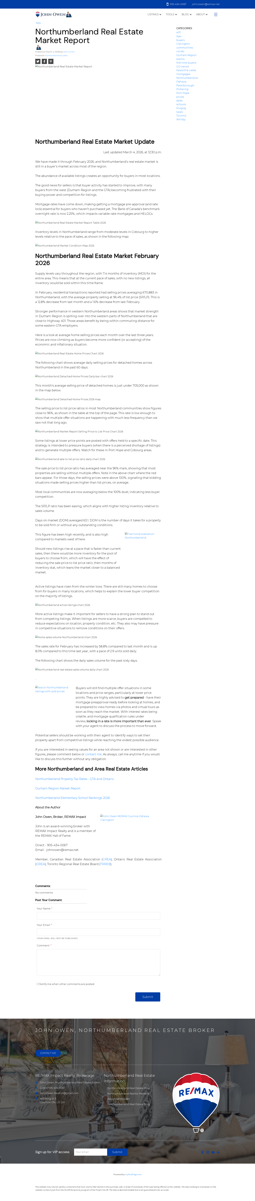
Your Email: (44, 925)
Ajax (178, 36)
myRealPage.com (133, 1174)
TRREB (105, 864)
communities (184, 47)
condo (180, 51)
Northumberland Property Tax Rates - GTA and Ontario (74, 779)
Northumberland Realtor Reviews (128, 1093)
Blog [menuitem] (185, 14)
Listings (153, 14)
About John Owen (118, 1099)
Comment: (43, 945)
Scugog (181, 108)
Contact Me (48, 1053)
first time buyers (186, 62)
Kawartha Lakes (186, 70)
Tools (170, 14)
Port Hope (182, 93)
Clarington (183, 43)
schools (181, 104)
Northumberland (53, 55)
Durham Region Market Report (58, 788)
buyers (180, 40)
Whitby (180, 119)
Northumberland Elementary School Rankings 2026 (72, 798)
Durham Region (186, 55)
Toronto (181, 115)
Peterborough (185, 85)
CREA (107, 859)
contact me (93, 754)
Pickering (182, 89)
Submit (147, 997)
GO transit (182, 66)
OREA (40, 864)
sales (65, 55)
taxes (179, 112)
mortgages (183, 74)
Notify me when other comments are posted (66, 984)
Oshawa (181, 81)
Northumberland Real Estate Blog (128, 1088)
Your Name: (44, 908)
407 (178, 32)
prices (180, 96)
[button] (202, 1152)
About (200, 14)
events (180, 59)
